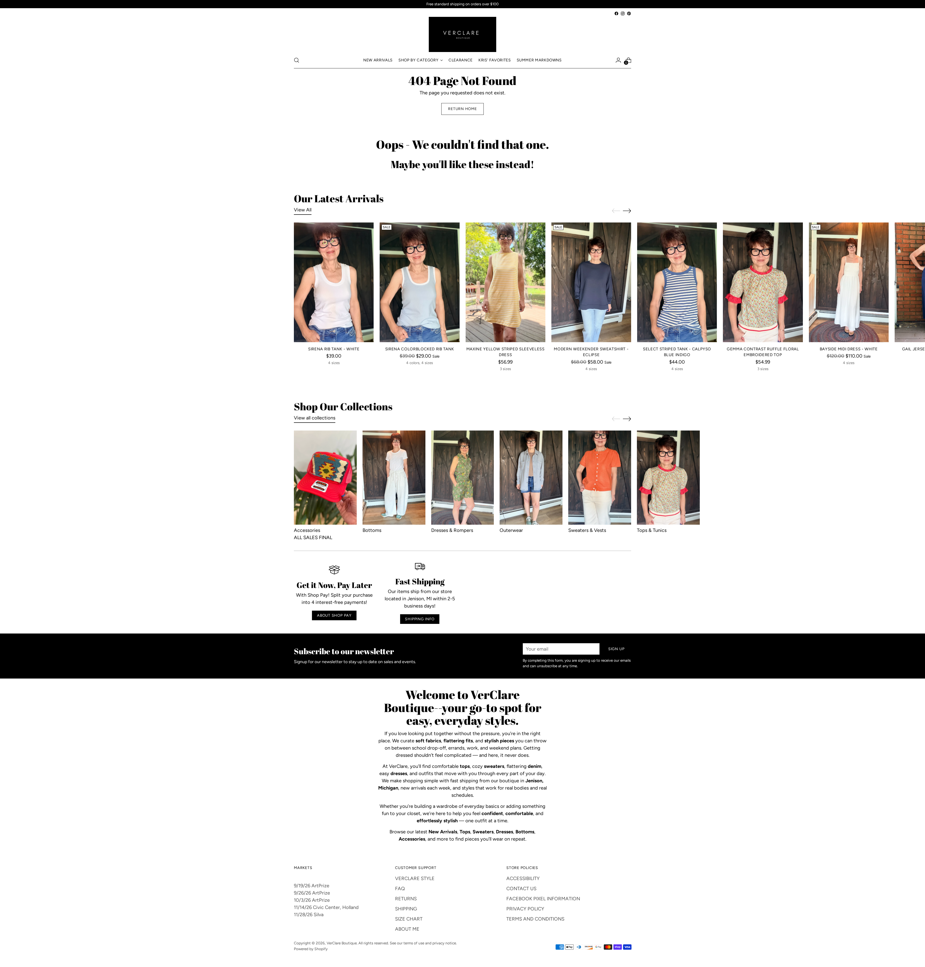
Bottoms (372, 530)
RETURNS (406, 899)
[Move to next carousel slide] (627, 211)
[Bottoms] (394, 478)
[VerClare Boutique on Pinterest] (629, 13)
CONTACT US (521, 888)
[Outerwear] (531, 478)
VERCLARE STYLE (415, 878)
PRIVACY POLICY (525, 909)
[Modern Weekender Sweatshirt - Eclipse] (591, 282)
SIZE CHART (409, 919)
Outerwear (511, 530)
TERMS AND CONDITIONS (535, 919)
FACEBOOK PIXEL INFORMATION (543, 899)
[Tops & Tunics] (668, 478)
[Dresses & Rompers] (462, 478)
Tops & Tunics (652, 530)
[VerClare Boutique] (462, 34)
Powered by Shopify (311, 949)
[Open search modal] (296, 60)
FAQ (400, 888)
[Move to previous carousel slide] (616, 211)
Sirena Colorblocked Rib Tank (419, 348)
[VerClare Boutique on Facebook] (616, 13)
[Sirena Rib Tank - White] (334, 282)
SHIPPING (406, 909)
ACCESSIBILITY (523, 878)
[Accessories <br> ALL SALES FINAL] (325, 478)
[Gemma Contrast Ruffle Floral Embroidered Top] (763, 282)
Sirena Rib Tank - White (333, 348)
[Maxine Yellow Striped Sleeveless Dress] (505, 282)
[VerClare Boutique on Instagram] (623, 13)
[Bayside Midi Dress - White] (849, 282)
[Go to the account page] (618, 60)
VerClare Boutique (342, 943)
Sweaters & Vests (587, 530)
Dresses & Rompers (452, 530)
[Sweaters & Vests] (599, 478)
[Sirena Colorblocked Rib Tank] (419, 282)
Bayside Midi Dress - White (849, 348)
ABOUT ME (407, 929)
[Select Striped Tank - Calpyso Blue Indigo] (677, 282)
